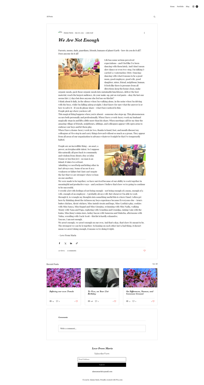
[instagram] (193, 6)
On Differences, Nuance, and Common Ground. (139, 292)
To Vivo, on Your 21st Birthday (98, 292)
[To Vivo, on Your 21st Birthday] (102, 277)
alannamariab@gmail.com (102, 371)
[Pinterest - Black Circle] (197, 6)
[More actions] (144, 32)
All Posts (50, 16)
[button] (154, 16)
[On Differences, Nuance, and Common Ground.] (140, 277)
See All (155, 264)
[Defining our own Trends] (64, 277)
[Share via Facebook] (59, 243)
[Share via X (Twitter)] (65, 243)
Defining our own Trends (61, 291)
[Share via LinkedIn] (71, 243)
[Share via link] (77, 243)
